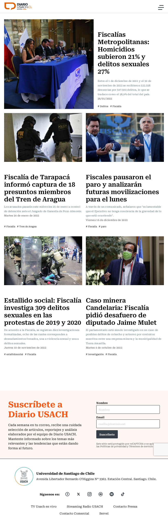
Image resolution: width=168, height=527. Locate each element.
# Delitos (103, 106)
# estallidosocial (13, 354)
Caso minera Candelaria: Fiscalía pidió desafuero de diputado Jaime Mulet (121, 311)
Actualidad (107, 21)
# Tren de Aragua (26, 226)
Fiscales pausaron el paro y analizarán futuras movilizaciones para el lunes (122, 187)
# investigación (95, 354)
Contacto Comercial (74, 513)
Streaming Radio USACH (85, 506)
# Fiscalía (115, 106)
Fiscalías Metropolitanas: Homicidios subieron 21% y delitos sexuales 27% (123, 52)
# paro (102, 226)
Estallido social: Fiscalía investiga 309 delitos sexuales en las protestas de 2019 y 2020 (42, 311)
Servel (104, 513)
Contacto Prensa (125, 506)
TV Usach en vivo (44, 506)
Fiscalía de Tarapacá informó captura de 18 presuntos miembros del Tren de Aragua (39, 187)
